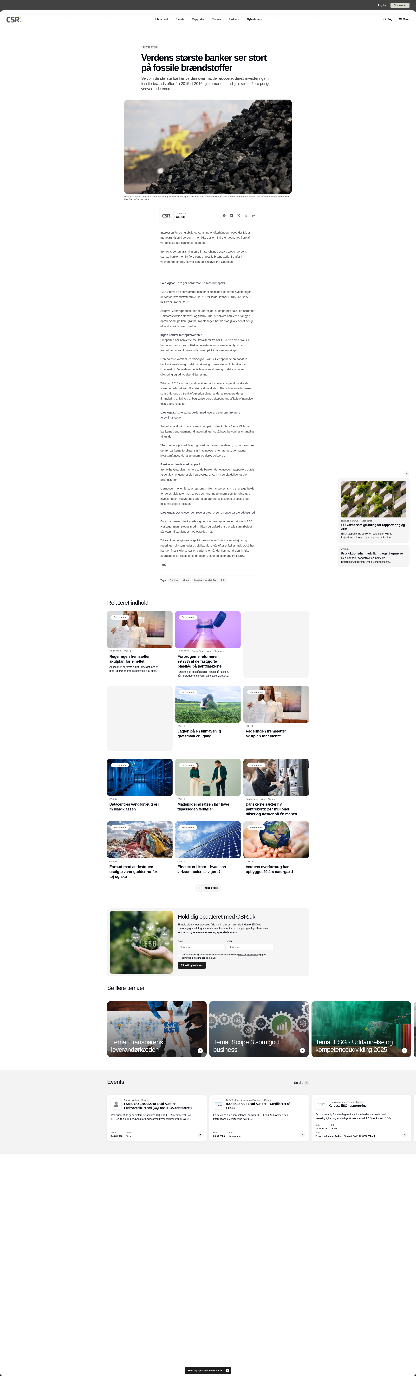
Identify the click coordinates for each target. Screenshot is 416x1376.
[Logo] (14, 19)
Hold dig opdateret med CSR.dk (205, 1370)
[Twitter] (239, 215)
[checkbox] (179, 956)
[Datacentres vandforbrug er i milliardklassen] (140, 785)
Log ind (382, 5)
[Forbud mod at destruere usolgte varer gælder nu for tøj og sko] (140, 850)
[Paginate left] (110, 1029)
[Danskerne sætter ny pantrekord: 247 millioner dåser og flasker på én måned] (276, 787)
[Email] (246, 215)
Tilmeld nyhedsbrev (191, 965)
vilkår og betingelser (248, 954)
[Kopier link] (253, 215)
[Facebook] (224, 215)
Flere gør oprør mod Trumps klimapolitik (201, 283)
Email (229, 941)
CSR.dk (180, 217)
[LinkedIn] (231, 215)
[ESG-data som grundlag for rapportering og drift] (374, 510)
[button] (407, 473)
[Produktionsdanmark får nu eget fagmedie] (374, 556)
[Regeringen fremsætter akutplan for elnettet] (140, 642)
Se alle (298, 1082)
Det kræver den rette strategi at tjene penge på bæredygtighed (215, 512)
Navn (180, 941)
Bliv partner (400, 5)
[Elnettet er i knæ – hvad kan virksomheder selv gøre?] (208, 847)
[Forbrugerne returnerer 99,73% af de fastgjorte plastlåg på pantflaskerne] (208, 644)
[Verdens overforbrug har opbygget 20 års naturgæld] (276, 847)
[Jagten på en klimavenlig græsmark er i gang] (208, 712)
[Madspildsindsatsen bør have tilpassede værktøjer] (208, 785)
